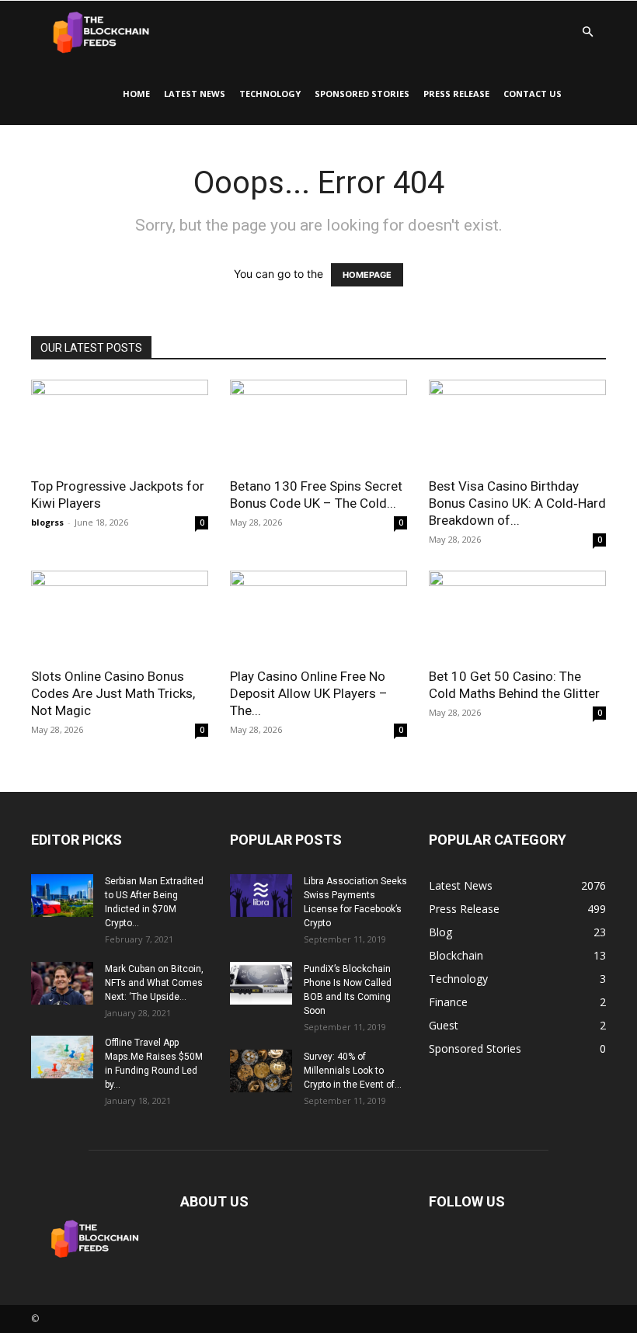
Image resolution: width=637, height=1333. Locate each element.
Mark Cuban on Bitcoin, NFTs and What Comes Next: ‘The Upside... (154, 982)
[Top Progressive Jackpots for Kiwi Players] (119, 423)
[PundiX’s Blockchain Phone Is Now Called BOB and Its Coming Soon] (261, 983)
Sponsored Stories (362, 93)
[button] (587, 32)
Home (136, 93)
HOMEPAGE (367, 274)
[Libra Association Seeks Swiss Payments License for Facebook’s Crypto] (261, 895)
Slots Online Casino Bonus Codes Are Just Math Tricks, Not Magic (113, 693)
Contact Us (532, 93)
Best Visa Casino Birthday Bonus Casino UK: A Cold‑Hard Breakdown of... (517, 503)
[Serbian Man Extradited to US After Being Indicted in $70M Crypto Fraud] (62, 895)
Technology (270, 93)
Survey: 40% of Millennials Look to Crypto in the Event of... (353, 1070)
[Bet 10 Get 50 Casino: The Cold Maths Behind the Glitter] (517, 614)
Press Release (456, 93)
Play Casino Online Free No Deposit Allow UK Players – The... (309, 693)
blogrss (47, 522)
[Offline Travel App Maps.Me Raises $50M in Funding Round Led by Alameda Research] (62, 1057)
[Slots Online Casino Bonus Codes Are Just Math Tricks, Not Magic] (119, 614)
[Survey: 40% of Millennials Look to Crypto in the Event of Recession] (261, 1071)
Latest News (194, 93)
